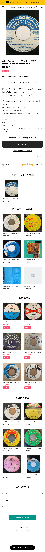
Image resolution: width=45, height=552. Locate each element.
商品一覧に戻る (22, 517)
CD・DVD (5, 500)
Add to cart (22, 144)
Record (4, 494)
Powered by (20, 531)
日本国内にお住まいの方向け (22, 151)
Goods (4, 507)
